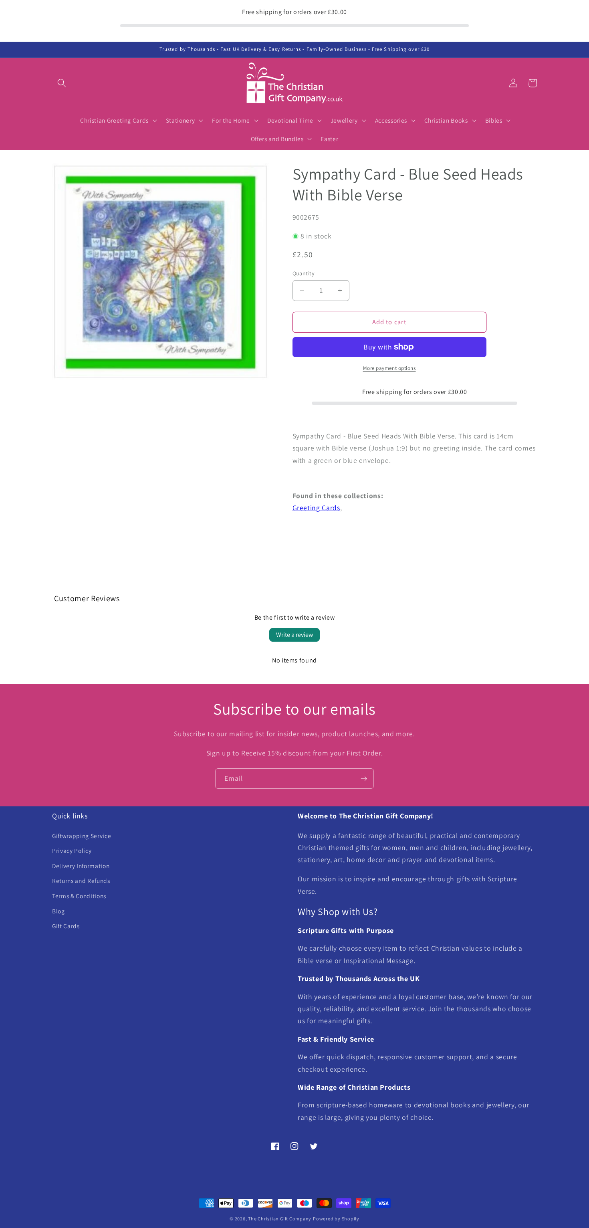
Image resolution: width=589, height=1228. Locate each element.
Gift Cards (66, 926)
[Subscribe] (363, 778)
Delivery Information (80, 866)
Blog (58, 911)
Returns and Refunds (81, 881)
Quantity (303, 273)
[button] (61, 83)
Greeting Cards (316, 507)
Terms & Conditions (79, 896)
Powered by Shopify (336, 1219)
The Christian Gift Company (279, 1219)
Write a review (294, 634)
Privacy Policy (71, 850)
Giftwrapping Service (81, 836)
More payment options (389, 368)
